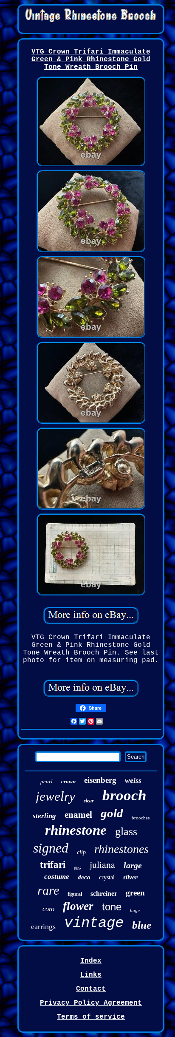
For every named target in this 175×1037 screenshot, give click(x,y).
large (133, 865)
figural (75, 894)
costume (56, 877)
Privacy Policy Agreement (91, 1003)
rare (48, 890)
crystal (107, 877)
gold (112, 813)
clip (81, 852)
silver (130, 877)
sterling (44, 816)
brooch (124, 795)
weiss (133, 780)
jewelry (55, 796)
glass (126, 831)
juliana (102, 864)
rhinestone (76, 830)
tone (111, 906)
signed (50, 848)
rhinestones (121, 849)
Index (91, 961)
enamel (78, 815)
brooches (141, 817)
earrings (43, 926)
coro (48, 908)
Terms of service (91, 1017)
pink (77, 868)
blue (141, 925)
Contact (91, 989)
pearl (46, 781)
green (135, 892)
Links (91, 975)
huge (135, 910)
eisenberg (100, 780)
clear (89, 801)
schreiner (103, 893)
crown (68, 781)
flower (78, 906)
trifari (52, 864)
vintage (94, 923)
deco (84, 877)
